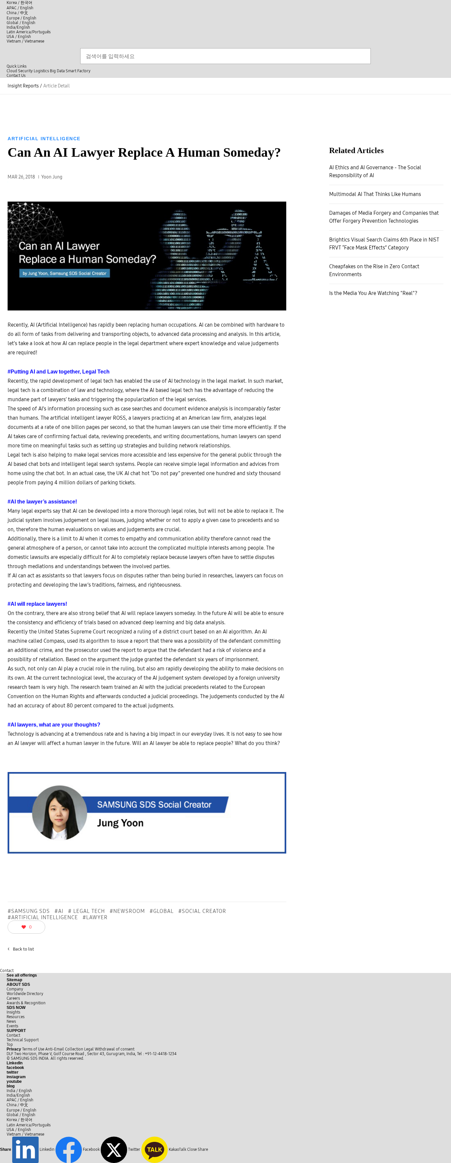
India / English (19, 1090)
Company (15, 989)
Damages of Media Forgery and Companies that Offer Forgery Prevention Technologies (384, 217)
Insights (13, 1012)
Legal (89, 1049)
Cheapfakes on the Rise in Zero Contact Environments (374, 270)
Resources (15, 1017)
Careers (13, 998)
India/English (18, 27)
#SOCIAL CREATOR (202, 911)
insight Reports (23, 86)
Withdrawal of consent (114, 1049)
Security (25, 71)
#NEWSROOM (127, 911)
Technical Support (23, 1040)
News (11, 1021)
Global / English (21, 22)
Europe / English (21, 18)
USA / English (19, 36)
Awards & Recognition (26, 1003)
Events (12, 1026)
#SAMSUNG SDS (29, 911)
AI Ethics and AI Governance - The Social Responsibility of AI (375, 171)
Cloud (12, 71)
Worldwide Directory (25, 993)
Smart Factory (78, 71)
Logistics (41, 71)
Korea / (19, 2)
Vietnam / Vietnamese (25, 41)
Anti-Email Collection (64, 1049)
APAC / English (20, 8)
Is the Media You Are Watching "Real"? (373, 293)
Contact (7, 970)
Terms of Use (33, 1049)
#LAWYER (95, 917)
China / (17, 13)
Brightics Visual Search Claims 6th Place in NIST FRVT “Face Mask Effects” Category (384, 244)
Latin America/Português (29, 32)
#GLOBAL (162, 911)
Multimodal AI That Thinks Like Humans (375, 194)
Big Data (57, 71)
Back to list (21, 949)
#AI (58, 911)
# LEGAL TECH (86, 911)
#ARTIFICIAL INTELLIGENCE (43, 917)
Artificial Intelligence (44, 138)
